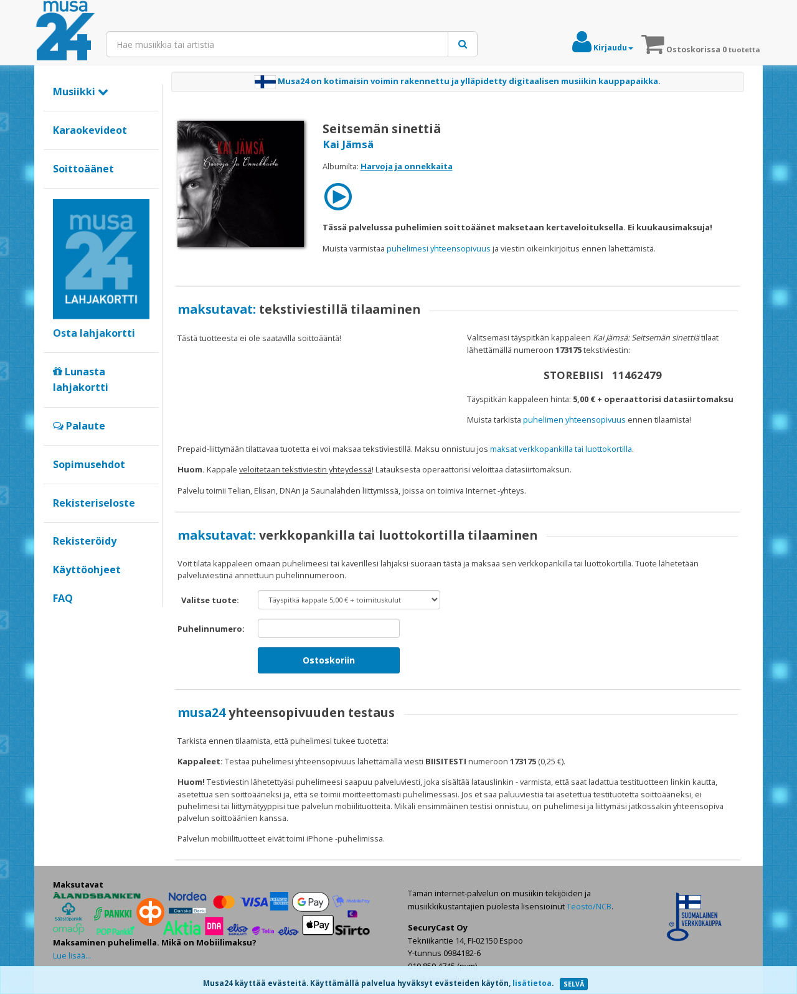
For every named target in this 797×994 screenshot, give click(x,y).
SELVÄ (574, 984)
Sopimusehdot (89, 464)
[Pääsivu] (65, 31)
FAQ (63, 598)
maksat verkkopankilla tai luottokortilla (561, 448)
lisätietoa (532, 983)
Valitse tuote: (210, 600)
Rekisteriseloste (94, 503)
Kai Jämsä (348, 144)
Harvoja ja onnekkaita (407, 166)
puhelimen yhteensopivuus (574, 419)
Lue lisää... (72, 955)
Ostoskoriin (329, 660)
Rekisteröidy (84, 541)
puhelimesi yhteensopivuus (439, 248)
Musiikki (75, 91)
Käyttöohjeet (87, 569)
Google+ (59, 619)
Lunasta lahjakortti (80, 380)
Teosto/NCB (589, 906)
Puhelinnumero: (211, 628)
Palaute (84, 426)
